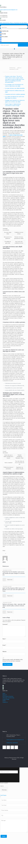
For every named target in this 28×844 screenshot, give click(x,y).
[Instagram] (14, 766)
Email (4, 645)
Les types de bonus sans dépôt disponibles (15, 88)
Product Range (6, 699)
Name (4, 638)
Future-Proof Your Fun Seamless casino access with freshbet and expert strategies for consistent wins (14, 573)
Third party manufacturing (8, 697)
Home (4, 693)
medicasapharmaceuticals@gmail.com (8, 9)
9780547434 (9, 742)
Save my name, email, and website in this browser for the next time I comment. (13, 660)
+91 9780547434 (3, 17)
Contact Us (5, 702)
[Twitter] (14, 763)
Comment (5, 624)
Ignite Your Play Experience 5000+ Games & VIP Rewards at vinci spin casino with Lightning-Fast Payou (14, 589)
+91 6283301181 (3, 15)
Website (4, 651)
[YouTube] (14, 764)
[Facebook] (14, 761)
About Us (5, 694)
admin (18, 67)
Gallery (4, 700)
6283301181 (15, 742)
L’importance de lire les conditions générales (15, 94)
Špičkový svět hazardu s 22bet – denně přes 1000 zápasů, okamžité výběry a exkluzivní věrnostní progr (14, 606)
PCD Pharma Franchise (8, 696)
